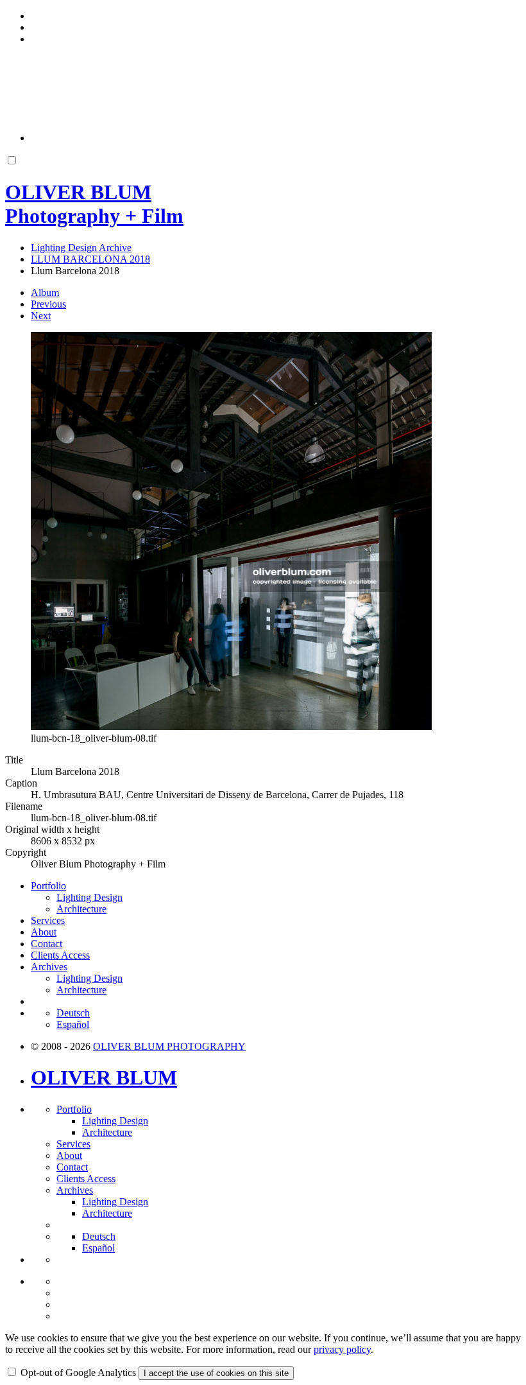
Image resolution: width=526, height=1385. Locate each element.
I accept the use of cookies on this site (216, 1373)
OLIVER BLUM (104, 1077)
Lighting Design (89, 897)
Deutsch (73, 1012)
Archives (49, 966)
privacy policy (342, 1349)
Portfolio (48, 885)
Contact (46, 943)
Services (48, 920)
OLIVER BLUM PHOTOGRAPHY (169, 1046)
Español (72, 1024)
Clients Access (60, 955)
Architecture (81, 908)
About (43, 932)
